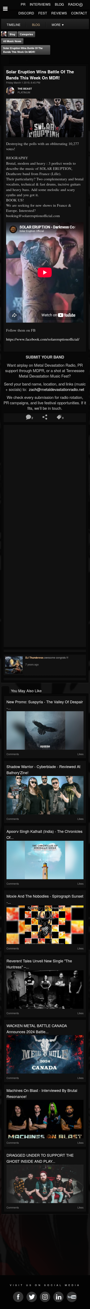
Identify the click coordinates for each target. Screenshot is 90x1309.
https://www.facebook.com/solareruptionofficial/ (42, 339)
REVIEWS (59, 13)
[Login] (81, 4)
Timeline (13, 25)
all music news (12, 41)
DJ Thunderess (34, 657)
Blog (12, 34)
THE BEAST (25, 88)
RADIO (73, 4)
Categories (26, 34)
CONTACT (79, 13)
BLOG (59, 4)
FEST (42, 13)
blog (36, 25)
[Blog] (5, 60)
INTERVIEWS (40, 4)
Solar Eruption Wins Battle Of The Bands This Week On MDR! (23, 50)
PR (23, 4)
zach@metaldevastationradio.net (56, 389)
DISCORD (26, 13)
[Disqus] (45, 482)
